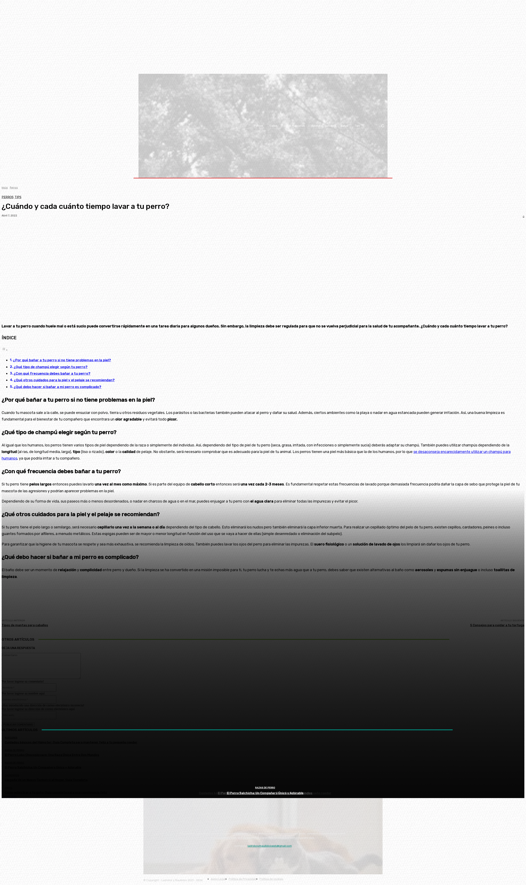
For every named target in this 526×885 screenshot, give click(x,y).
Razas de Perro (265, 787)
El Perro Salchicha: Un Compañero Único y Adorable (265, 793)
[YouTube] (147, 856)
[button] (383, 126)
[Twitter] (170, 856)
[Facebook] (159, 856)
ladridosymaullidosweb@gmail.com (270, 845)
